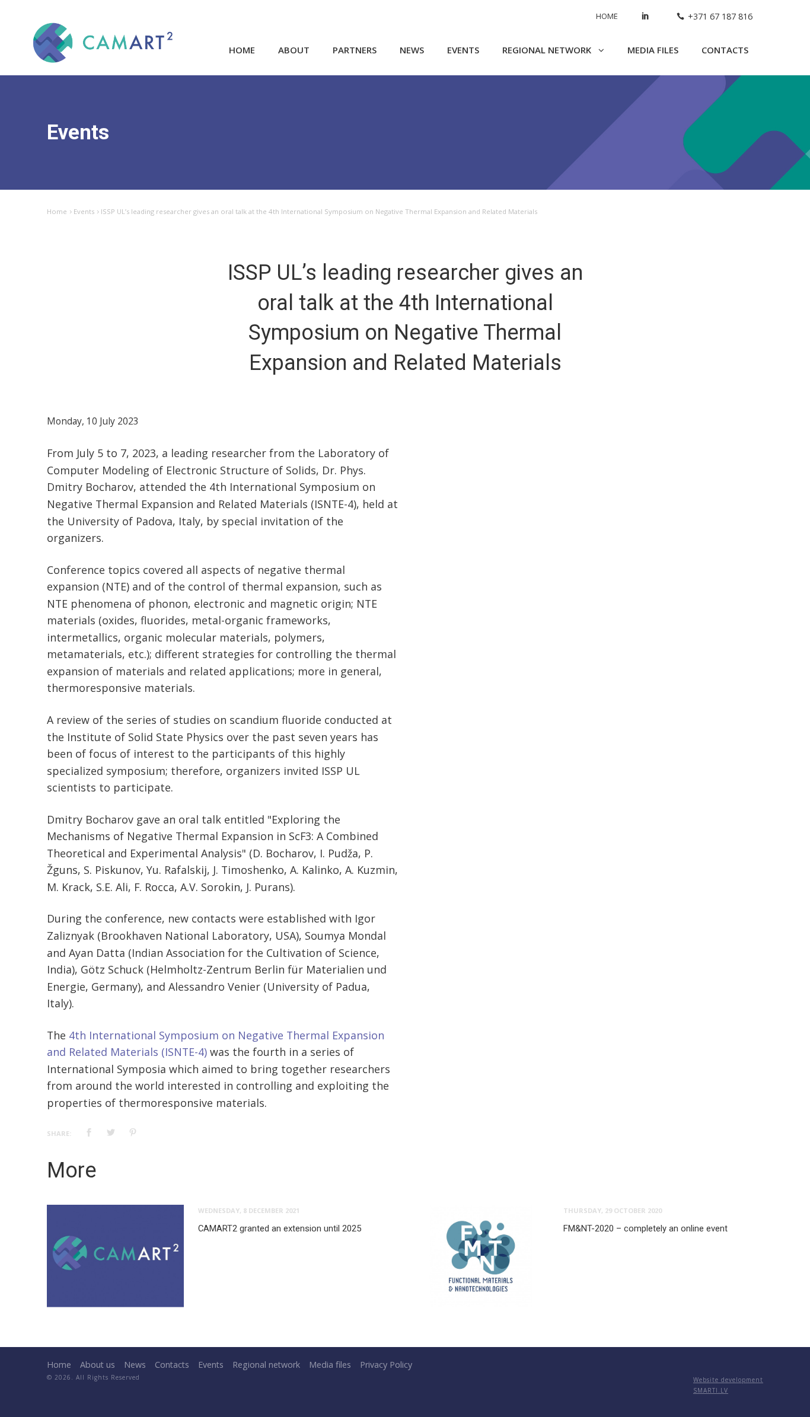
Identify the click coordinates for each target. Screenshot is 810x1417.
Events (463, 50)
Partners (355, 50)
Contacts (724, 50)
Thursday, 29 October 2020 (612, 1210)
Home (607, 16)
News (412, 50)
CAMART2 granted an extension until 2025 (279, 1228)
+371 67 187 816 (720, 16)
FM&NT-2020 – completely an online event (645, 1228)
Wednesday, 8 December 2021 (248, 1210)
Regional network (548, 50)
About (294, 50)
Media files (652, 50)
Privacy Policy (386, 1364)
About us (97, 1364)
